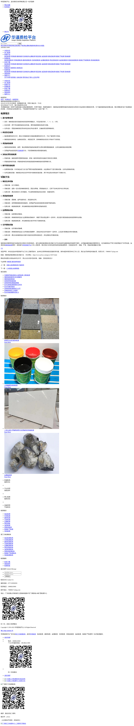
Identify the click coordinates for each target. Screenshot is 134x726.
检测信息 (20, 68)
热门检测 (7, 52)
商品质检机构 (54, 60)
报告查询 (7, 73)
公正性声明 (35, 77)
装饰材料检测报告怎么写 (12, 288)
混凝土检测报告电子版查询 (15, 265)
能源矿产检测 (59, 56)
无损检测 (20, 150)
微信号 (6, 31)
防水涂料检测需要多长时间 (13, 284)
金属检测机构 (45, 60)
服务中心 (7, 75)
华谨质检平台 (27, 245)
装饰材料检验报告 (10, 281)
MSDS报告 (40, 45)
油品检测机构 (63, 60)
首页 (2, 99)
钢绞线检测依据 (9, 279)
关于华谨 (7, 77)
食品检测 (16, 45)
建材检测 (34, 45)
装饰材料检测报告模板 (11, 283)
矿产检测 (22, 45)
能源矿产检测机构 (84, 60)
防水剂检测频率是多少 (11, 292)
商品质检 (4, 45)
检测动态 (7, 66)
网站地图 (7, 5)
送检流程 (20, 77)
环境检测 (10, 45)
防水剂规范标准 (9, 286)
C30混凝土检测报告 (13, 268)
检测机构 (7, 58)
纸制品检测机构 (73, 60)
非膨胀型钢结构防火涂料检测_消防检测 (17, 275)
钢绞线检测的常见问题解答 (13, 277)
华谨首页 (7, 50)
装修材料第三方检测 (11, 290)
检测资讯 (13, 68)
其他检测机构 (95, 60)
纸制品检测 (51, 56)
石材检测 (26, 56)
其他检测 (67, 56)
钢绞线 (9, 261)
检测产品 (7, 54)
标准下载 (7, 62)
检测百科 (7, 68)
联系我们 (7, 7)
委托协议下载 (27, 77)
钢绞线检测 (8, 245)
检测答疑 (7, 69)
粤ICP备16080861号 (7, 630)
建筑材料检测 (16, 261)
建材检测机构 (27, 60)
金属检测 (28, 45)
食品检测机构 (8, 60)
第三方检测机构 (20, 634)
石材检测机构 (36, 60)
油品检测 (44, 56)
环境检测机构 (17, 60)
